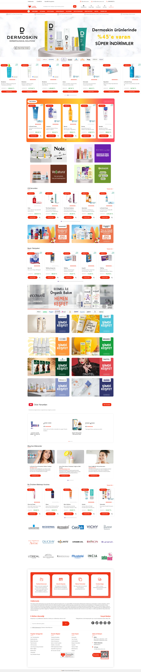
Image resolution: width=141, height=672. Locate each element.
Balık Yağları (33, 648)
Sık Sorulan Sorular (55, 650)
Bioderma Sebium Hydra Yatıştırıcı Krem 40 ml (7, 84)
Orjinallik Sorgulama (49, 1)
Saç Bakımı (68, 11)
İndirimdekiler (75, 641)
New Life (30, 268)
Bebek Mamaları (34, 641)
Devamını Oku (35, 475)
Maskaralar (33, 650)
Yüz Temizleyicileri (34, 637)
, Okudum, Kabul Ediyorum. (42, 627)
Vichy (29, 208)
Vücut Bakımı (50, 11)
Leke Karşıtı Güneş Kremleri (36, 646)
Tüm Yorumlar (107, 404)
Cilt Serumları (33, 645)
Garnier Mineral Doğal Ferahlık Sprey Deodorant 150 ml (88, 506)
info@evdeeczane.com (98, 1)
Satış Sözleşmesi (55, 641)
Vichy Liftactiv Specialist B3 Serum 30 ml (34, 210)
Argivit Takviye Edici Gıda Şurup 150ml (76, 433)
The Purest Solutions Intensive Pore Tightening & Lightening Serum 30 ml (52, 210)
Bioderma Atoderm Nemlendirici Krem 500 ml (29, 84)
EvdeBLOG (39, 1)
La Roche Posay (107, 82)
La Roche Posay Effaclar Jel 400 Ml (111, 84)
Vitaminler (32, 652)
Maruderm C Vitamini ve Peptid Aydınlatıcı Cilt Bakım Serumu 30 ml (88, 210)
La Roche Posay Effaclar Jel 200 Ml (35, 129)
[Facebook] (92, 622)
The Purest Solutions (51, 208)
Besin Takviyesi (88, 11)
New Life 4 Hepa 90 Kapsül (34, 269)
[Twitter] (96, 622)
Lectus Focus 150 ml (50, 269)
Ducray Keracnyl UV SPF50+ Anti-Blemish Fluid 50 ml (87, 129)
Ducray (83, 126)
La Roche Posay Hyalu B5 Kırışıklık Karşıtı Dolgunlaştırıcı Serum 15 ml (106, 210)
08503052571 (111, 1)
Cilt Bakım (42, 11)
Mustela (101, 126)
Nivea (47, 504)
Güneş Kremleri (60, 11)
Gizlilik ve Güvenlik (55, 645)
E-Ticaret (66, 670)
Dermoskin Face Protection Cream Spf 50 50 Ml (69, 84)
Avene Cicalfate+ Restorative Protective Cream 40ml (49, 84)
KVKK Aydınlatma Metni (56, 646)
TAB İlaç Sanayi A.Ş (50, 268)
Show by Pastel (31, 504)
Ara (75, 6)
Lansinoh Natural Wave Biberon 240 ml (52, 129)
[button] (64, 95)
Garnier (83, 504)
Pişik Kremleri (33, 643)
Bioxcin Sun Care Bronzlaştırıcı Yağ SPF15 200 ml (69, 129)
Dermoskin (65, 82)
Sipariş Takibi (75, 646)
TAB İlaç (66, 268)
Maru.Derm (84, 208)
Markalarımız (75, 648)
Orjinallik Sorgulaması (56, 648)
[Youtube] (101, 622)
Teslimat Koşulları (55, 637)
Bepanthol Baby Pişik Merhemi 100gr (90, 84)
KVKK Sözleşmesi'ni (36, 627)
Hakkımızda (30, 1)
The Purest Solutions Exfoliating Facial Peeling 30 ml (70, 210)
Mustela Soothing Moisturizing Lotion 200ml (105, 129)
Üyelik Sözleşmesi (55, 639)
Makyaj (96, 11)
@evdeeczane (85, 1)
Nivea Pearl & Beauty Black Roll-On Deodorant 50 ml (52, 506)
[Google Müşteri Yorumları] (67, 657)
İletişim (73, 650)
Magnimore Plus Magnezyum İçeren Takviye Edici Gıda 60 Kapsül (106, 270)
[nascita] (70, 297)
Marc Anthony (67, 504)
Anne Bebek (35, 11)
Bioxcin (65, 126)
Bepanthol (85, 82)
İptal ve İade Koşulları (56, 643)
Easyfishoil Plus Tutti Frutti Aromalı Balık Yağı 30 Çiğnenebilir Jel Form (88, 270)
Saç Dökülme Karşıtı (35, 654)
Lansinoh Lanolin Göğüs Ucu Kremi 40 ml (35, 434)
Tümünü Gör (103, 11)
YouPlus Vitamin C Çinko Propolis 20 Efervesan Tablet (131, 84)
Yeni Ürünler (74, 639)
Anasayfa (74, 637)
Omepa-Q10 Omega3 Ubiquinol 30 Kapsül (69, 270)
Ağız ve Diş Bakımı (78, 11)
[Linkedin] (109, 622)
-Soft (62, 670)
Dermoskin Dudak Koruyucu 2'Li (106, 506)
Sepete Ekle (9, 91)
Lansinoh (48, 126)
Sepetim (73, 645)
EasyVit (83, 268)
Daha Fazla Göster (109, 101)
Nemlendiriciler (33, 639)
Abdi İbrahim (127, 82)
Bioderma (3, 82)
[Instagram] (105, 622)
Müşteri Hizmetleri (76, 643)
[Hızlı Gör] (40, 135)
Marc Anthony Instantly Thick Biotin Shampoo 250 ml (70, 506)
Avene (43, 82)
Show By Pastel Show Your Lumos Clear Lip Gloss (34, 506)
